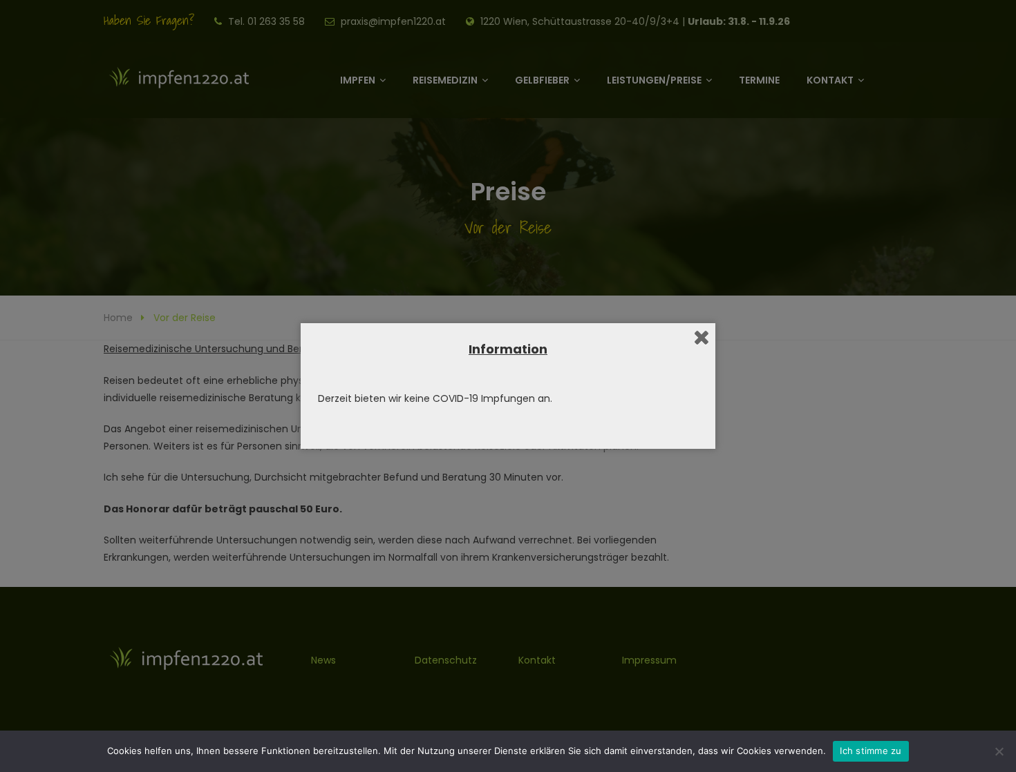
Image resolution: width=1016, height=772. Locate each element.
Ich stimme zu (870, 750)
